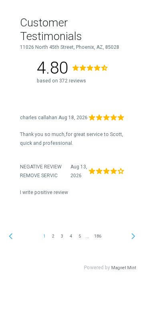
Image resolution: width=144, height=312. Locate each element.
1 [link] (44, 236)
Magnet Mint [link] (123, 267)
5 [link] (79, 236)
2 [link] (53, 236)
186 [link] (97, 236)
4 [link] (71, 236)
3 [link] (62, 236)
